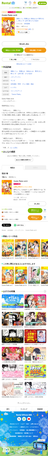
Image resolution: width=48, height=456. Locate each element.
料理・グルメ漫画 (23, 84)
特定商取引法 (19, 433)
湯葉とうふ (20, 18)
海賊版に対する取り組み (24, 436)
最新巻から (12, 177)
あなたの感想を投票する (23, 160)
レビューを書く (24, 32)
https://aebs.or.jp (16, 453)
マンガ (13, 80)
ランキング (24, 409)
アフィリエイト (13, 430)
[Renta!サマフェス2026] (13, 3)
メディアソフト (16, 77)
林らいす (21, 21)
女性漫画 (27, 23)
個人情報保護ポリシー (32, 430)
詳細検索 (40, 409)
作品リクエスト (13, 427)
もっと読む (14, 147)
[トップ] (6, 3)
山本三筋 (28, 21)
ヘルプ (22, 424)
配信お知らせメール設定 (24, 64)
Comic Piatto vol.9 (20, 181)
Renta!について (14, 424)
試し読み (37, 204)
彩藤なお (27, 18)
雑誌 (32, 84)
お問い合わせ (34, 424)
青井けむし (38, 71)
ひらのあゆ (34, 21)
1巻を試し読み (24, 44)
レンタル (13, 87)
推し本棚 (13, 59)
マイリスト (36, 59)
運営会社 (35, 436)
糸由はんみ (34, 18)
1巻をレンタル (12, 50)
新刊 (8, 409)
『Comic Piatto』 (16, 94)
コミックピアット (16, 91)
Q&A (27, 424)
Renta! (4, 230)
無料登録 (43, 3)
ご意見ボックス (24, 427)
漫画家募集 (13, 436)
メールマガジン (34, 427)
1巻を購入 (35, 50)
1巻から (4, 177)
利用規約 (22, 430)
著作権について (28, 433)
